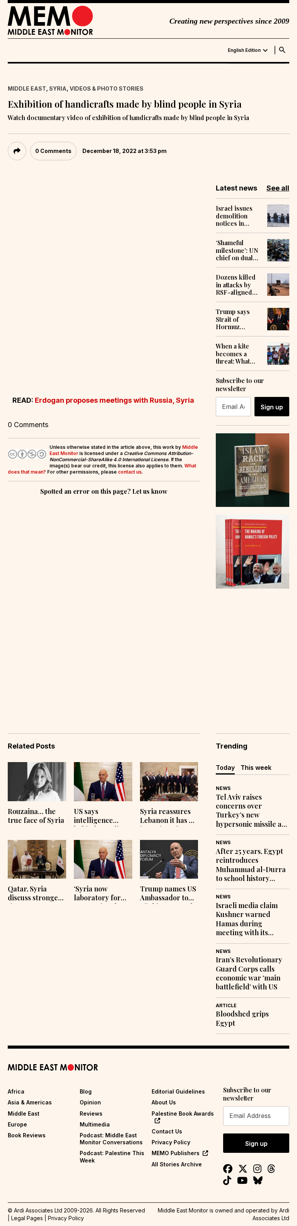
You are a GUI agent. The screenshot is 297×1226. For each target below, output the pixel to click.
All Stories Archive (177, 1164)
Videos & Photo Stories (106, 88)
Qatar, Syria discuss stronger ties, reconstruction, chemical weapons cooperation (34, 894)
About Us (164, 1102)
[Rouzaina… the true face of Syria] (37, 781)
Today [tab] (225, 767)
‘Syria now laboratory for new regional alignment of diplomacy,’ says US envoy (100, 894)
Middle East (27, 88)
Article (226, 1005)
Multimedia (95, 1124)
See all (277, 188)
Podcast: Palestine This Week (112, 1156)
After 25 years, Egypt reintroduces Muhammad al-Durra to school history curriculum (251, 865)
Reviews (91, 1113)
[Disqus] (104, 603)
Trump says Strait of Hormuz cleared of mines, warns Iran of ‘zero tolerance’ (235, 319)
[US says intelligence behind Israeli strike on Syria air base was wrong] (103, 781)
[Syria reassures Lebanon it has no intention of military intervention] (169, 781)
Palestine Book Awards (183, 1113)
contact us (130, 472)
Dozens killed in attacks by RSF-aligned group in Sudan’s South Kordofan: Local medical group (236, 284)
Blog (86, 1091)
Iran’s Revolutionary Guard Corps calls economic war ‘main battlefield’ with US (249, 973)
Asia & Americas (30, 1102)
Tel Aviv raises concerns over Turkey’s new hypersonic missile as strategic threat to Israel (250, 811)
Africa (16, 1091)
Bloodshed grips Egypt (242, 1018)
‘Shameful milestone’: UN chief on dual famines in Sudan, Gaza (237, 250)
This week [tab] (256, 767)
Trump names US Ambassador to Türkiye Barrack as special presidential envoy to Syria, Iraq (168, 894)
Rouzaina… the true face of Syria (36, 816)
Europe (17, 1124)
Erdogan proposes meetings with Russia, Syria (114, 400)
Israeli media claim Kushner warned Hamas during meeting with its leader (247, 919)
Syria (58, 88)
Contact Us (167, 1131)
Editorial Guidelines (178, 1091)
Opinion (90, 1102)
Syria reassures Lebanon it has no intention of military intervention (168, 816)
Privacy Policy (171, 1142)
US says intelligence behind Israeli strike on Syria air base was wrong (97, 816)
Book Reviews (27, 1135)
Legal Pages (27, 1218)
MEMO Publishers (176, 1153)
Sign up (272, 407)
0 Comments (53, 151)
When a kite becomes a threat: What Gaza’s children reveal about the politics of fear (238, 353)
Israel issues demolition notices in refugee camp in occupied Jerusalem (236, 215)
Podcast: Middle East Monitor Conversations (111, 1138)
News (223, 788)
